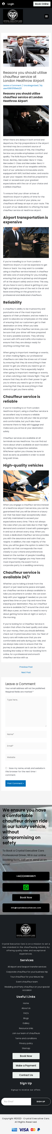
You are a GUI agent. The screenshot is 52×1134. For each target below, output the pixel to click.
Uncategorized (30, 85)
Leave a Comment (12, 85)
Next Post (26, 672)
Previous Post (26, 667)
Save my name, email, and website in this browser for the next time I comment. (25, 771)
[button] (46, 16)
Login (11, 4)
